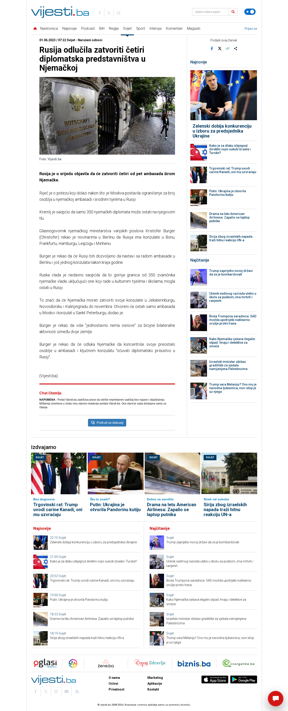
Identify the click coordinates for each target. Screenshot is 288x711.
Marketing (155, 677)
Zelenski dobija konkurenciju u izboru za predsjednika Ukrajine (222, 131)
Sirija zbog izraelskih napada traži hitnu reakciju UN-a (230, 238)
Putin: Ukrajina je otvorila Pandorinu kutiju (227, 192)
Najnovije (69, 28)
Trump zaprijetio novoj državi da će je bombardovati (231, 272)
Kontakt (153, 689)
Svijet (127, 28)
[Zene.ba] (106, 663)
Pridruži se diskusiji (110, 422)
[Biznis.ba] (194, 663)
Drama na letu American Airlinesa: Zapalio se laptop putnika (229, 217)
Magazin (193, 28)
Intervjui (155, 28)
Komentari (174, 28)
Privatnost (116, 689)
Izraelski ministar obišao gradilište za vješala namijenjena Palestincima (228, 365)
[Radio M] (44, 663)
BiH (101, 28)
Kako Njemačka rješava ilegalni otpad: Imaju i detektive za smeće (232, 342)
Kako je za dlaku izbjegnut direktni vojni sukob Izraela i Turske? (230, 149)
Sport (140, 28)
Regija (114, 28)
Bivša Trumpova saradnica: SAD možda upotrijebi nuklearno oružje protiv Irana (232, 319)
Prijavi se (251, 28)
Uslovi (113, 683)
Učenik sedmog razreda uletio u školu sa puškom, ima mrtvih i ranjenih (232, 297)
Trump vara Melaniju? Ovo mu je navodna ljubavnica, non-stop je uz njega (232, 388)
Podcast (88, 28)
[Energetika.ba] (239, 663)
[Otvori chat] (275, 698)
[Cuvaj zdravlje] (150, 663)
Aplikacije (154, 683)
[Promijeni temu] (250, 12)
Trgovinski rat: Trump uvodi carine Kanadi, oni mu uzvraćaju (232, 170)
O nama (114, 677)
